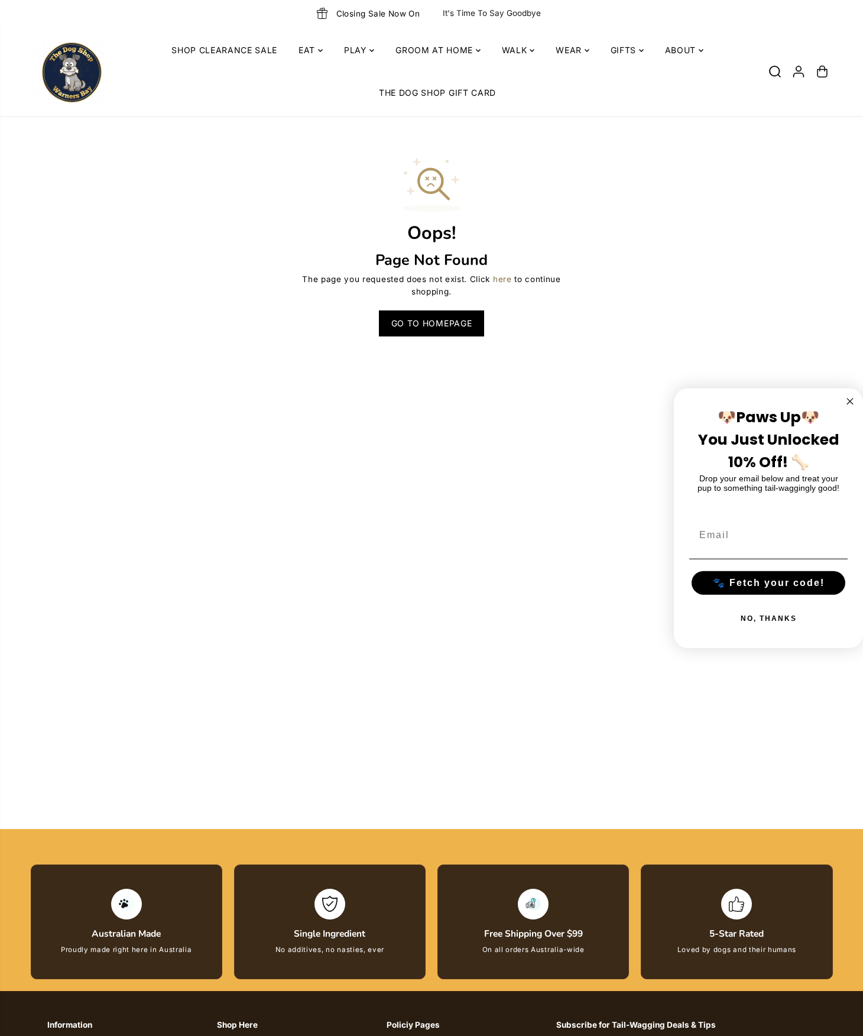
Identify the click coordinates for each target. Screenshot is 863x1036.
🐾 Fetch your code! (769, 582)
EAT (308, 50)
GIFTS (625, 50)
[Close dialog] (850, 401)
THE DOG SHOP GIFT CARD (437, 93)
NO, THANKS (769, 618)
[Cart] (822, 71)
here (502, 279)
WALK (516, 50)
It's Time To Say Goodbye (492, 13)
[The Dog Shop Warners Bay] (72, 71)
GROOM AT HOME (435, 50)
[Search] (775, 71)
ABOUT (682, 50)
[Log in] (798, 71)
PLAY (356, 50)
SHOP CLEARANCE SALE (224, 50)
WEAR (570, 50)
